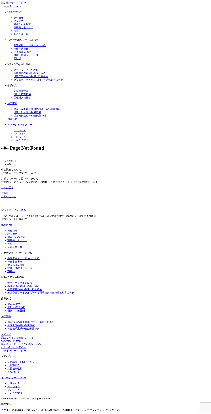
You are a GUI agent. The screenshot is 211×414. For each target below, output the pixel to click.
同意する (6, 404)
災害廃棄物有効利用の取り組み (31, 76)
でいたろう (20, 133)
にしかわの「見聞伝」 (13, 347)
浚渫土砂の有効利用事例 (27, 112)
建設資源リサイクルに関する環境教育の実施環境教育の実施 (40, 292)
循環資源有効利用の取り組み (30, 73)
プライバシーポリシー (13, 350)
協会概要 (18, 17)
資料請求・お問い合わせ (21, 362)
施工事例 (12, 103)
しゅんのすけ (21, 140)
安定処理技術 (21, 91)
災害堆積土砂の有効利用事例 (30, 115)
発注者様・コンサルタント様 (30, 45)
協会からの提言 (22, 24)
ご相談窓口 (13, 365)
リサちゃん (20, 130)
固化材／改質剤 (22, 97)
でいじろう (20, 137)
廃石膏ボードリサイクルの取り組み (21, 344)
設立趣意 (18, 21)
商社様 (17, 58)
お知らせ (12, 119)
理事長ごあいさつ (23, 27)
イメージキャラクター (19, 124)
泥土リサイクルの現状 (26, 70)
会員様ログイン (12, 6)
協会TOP (12, 161)
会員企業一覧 (21, 34)
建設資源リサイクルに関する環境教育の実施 (38, 79)
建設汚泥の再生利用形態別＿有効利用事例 (37, 109)
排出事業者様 (21, 48)
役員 (16, 30)
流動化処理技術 (22, 94)
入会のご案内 (14, 371)
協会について (14, 12)
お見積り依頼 (14, 368)
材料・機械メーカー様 (26, 55)
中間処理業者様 (22, 52)
